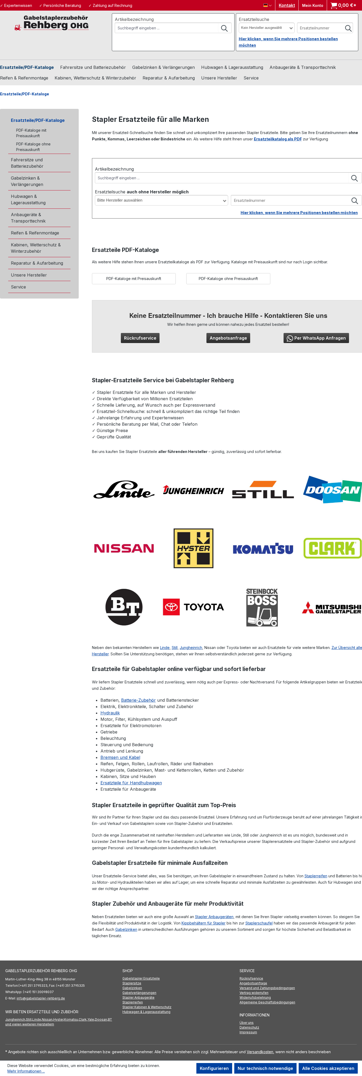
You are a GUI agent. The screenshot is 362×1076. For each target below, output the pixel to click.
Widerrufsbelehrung (255, 997)
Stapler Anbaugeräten (214, 916)
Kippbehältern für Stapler (204, 923)
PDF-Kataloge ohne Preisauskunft (33, 147)
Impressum (248, 1032)
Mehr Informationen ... (26, 1071)
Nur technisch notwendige (265, 1068)
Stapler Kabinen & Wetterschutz (146, 1007)
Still (175, 647)
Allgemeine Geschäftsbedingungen (267, 1002)
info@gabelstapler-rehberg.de (41, 998)
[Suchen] (224, 28)
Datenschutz (249, 1027)
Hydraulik (110, 712)
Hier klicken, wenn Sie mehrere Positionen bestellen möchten (299, 212)
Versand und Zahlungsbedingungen (267, 988)
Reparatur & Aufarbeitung (37, 263)
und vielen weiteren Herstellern (29, 1024)
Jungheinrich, (15, 1019)
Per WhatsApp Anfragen (320, 338)
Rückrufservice (140, 338)
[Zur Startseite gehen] (51, 22)
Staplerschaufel (259, 923)
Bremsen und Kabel (120, 757)
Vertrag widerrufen (254, 993)
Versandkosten (260, 1052)
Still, (29, 1019)
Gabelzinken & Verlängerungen (27, 181)
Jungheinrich (191, 647)
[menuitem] (181, 978)
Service (18, 287)
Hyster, (58, 1019)
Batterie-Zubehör (138, 700)
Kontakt (287, 5)
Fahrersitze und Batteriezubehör (27, 163)
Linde (165, 647)
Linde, (37, 1019)
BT (110, 1019)
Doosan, (101, 1019)
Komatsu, (71, 1019)
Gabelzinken (126, 929)
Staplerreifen (315, 876)
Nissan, (47, 1019)
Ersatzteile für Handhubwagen (131, 782)
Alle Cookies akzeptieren (328, 1068)
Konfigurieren (214, 1068)
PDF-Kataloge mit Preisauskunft (31, 133)
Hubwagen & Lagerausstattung (28, 199)
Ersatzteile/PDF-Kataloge (38, 120)
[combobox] (166, 28)
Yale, (91, 1019)
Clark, (83, 1019)
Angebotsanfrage (228, 338)
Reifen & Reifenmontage (35, 232)
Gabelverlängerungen (139, 993)
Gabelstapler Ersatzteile (141, 978)
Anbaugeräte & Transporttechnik (28, 218)
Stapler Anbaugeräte (138, 997)
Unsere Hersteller (29, 275)
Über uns (247, 1023)
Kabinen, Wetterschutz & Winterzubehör (36, 248)
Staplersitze (131, 983)
